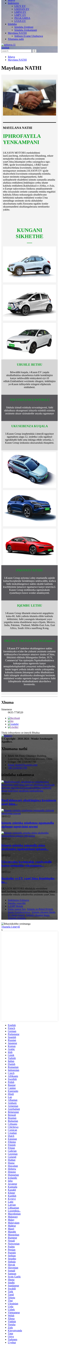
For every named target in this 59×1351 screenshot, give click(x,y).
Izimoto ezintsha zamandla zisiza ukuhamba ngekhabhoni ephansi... (25, 847)
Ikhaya (11, 56)
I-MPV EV (20, 15)
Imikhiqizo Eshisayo (18, 900)
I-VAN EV (20, 21)
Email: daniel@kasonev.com (22, 764)
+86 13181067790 (17, 767)
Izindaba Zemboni (23, 27)
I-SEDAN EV (21, 9)
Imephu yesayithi (17, 903)
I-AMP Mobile (15, 906)
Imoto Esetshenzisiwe (19, 912)
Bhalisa (36, 732)
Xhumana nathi (16, 39)
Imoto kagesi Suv (17, 909)
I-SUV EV (20, 6)
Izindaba (12, 24)
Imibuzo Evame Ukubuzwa (28, 36)
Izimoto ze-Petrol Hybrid (40, 909)
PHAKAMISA (22, 18)
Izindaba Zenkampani (25, 30)
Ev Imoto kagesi (16, 915)
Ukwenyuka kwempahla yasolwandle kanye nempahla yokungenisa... (26, 863)
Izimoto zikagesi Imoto (43, 912)
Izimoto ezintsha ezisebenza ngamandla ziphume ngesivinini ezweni (27, 824)
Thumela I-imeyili (10, 926)
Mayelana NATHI (17, 33)
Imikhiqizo (13, 3)
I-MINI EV (20, 12)
